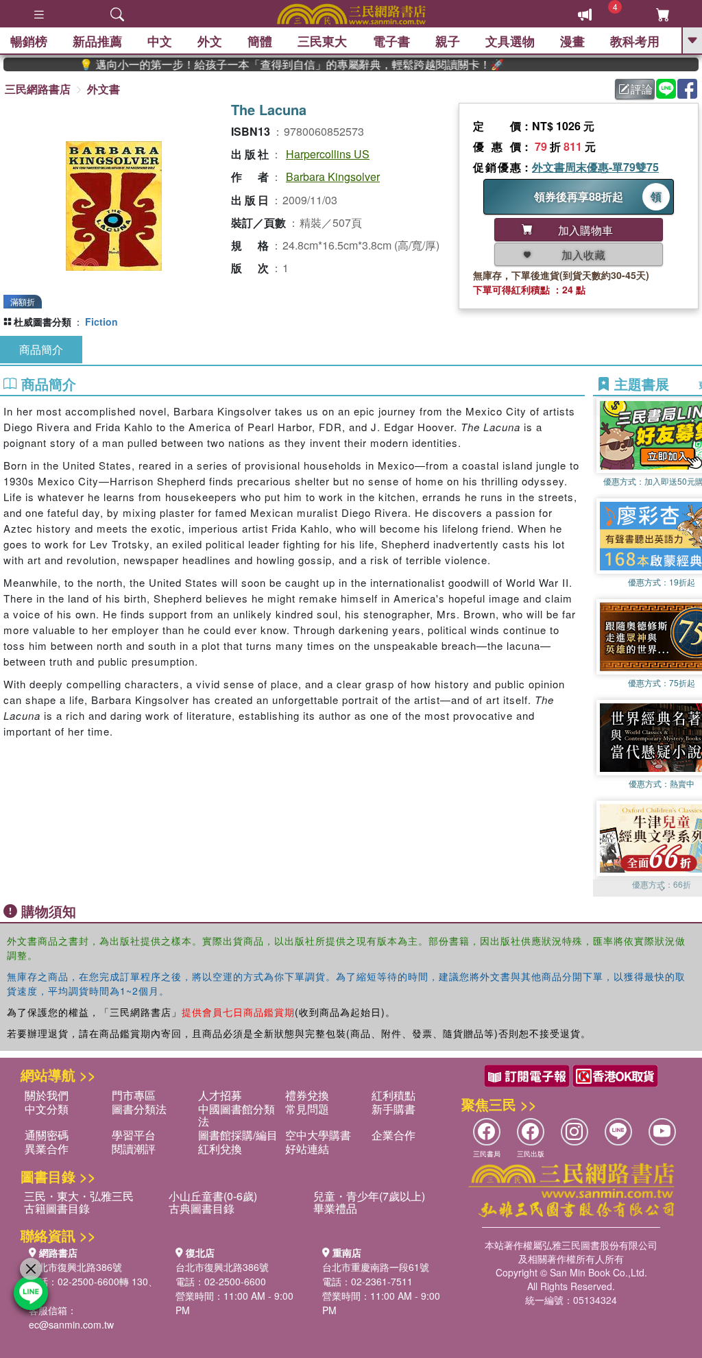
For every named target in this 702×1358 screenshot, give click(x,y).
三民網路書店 (38, 89)
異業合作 (47, 1148)
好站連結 (307, 1148)
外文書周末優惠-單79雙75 (595, 167)
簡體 (259, 41)
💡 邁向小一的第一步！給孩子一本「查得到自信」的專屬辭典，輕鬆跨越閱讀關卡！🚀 (266, 64)
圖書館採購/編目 (238, 1135)
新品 (97, 41)
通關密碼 (47, 1135)
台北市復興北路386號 (75, 1267)
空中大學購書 (318, 1135)
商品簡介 (41, 349)
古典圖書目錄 (201, 1208)
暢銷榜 (28, 41)
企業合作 (393, 1135)
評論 (642, 89)
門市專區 (134, 1095)
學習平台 (134, 1135)
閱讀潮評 (134, 1148)
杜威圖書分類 (42, 321)
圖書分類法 (139, 1109)
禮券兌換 (307, 1095)
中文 (159, 41)
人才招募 (220, 1095)
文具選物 (510, 41)
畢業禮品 (335, 1208)
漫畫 (572, 41)
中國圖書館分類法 (236, 1115)
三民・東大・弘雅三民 (79, 1196)
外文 (209, 41)
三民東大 (322, 41)
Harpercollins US (328, 154)
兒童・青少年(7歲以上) (369, 1196)
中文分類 (47, 1109)
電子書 (391, 41)
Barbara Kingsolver (333, 176)
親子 (447, 41)
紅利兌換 (220, 1148)
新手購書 (393, 1109)
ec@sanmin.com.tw (71, 1324)
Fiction (101, 321)
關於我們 (47, 1095)
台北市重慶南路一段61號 (375, 1267)
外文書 (103, 89)
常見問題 (307, 1109)
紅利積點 (393, 1095)
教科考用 (634, 41)
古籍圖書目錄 (57, 1208)
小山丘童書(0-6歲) (213, 1196)
